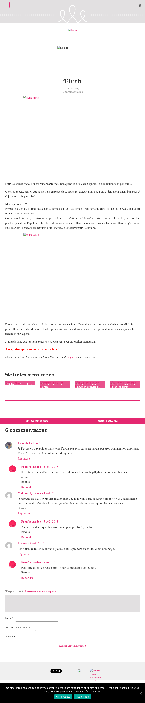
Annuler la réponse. (47, 591)
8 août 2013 (51, 562)
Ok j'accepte (63, 696)
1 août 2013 (40, 443)
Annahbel (24, 443)
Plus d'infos (82, 696)
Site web (10, 636)
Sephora (72, 357)
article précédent (37, 421)
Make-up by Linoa (29, 493)
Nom (9, 618)
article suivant (108, 421)
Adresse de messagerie (19, 627)
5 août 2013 (51, 467)
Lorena (30, 591)
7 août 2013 (37, 543)
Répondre (24, 458)
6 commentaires (72, 92)
